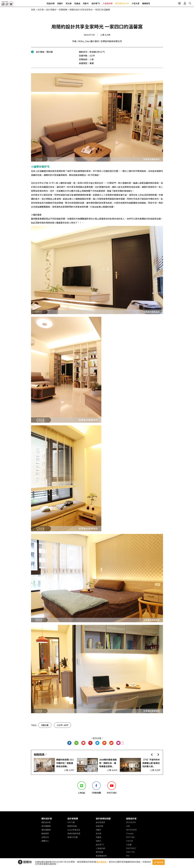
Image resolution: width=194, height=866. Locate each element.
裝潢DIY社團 (72, 837)
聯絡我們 (45, 833)
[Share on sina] (111, 743)
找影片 (86, 3)
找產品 (77, 3)
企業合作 (45, 837)
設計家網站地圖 (103, 818)
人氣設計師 (107, 3)
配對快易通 (72, 826)
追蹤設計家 (131, 818)
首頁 (33, 9)
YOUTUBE (130, 837)
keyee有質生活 (73, 829)
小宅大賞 (135, 3)
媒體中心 (45, 841)
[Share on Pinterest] (90, 743)
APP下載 (71, 822)
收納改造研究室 (73, 833)
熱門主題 (99, 852)
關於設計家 (46, 818)
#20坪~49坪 (62, 725)
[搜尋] (190, 3)
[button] (152, 754)
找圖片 (60, 3)
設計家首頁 (100, 822)
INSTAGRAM (131, 829)
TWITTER (130, 852)
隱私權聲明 (46, 829)
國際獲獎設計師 (122, 3)
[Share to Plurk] (104, 743)
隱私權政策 (101, 861)
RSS (127, 855)
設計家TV (95, 3)
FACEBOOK (131, 822)
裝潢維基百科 (101, 855)
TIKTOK (129, 841)
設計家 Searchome (7, 4)
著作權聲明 (46, 826)
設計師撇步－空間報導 (56, 9)
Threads (129, 833)
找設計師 (51, 3)
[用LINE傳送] (76, 743)
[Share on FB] (69, 743)
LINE (128, 826)
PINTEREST (131, 848)
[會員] (185, 3)
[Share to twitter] (97, 743)
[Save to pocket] (83, 743)
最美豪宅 (146, 3)
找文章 (69, 3)
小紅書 (129, 844)
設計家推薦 (72, 818)
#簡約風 (45, 725)
